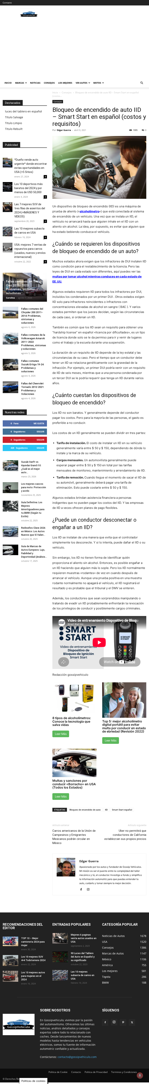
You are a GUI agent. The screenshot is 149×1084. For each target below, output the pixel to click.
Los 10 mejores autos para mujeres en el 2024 (33, 976)
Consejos (49, 82)
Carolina (10, 297)
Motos (97, 82)
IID (106, 809)
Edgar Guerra (64, 130)
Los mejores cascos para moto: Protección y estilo (33, 487)
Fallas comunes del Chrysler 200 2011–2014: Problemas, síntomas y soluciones (32, 315)
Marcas (19, 82)
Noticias (35, 82)
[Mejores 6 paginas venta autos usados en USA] (60, 938)
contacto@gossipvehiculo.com (77, 1057)
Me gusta (39, 423)
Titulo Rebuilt (14, 129)
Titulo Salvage (14, 117)
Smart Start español (122, 809)
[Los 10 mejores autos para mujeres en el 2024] (10, 976)
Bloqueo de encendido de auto (85, 809)
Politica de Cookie (58, 1072)
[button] (141, 83)
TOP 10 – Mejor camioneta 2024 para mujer (33, 942)
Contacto (7, 2)
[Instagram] (89, 889)
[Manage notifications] (140, 1075)
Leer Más (61, 733)
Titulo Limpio (13, 123)
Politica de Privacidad (96, 1072)
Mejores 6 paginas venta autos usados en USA (83, 938)
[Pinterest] (123, 1022)
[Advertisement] (74, 49)
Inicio (8, 82)
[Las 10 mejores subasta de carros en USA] (7, 231)
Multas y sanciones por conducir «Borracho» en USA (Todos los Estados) (74, 784)
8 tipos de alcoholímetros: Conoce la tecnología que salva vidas (71, 721)
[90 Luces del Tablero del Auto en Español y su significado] (60, 957)
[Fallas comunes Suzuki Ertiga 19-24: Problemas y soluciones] (10, 365)
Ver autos (81, 82)
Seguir (40, 431)
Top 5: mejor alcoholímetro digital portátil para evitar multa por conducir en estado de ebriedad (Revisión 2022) (124, 726)
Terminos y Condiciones (124, 1072)
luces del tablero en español (23, 111)
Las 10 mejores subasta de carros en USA (82, 975)
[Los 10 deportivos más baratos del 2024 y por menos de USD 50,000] (7, 187)
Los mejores (65, 82)
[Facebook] (82, 889)
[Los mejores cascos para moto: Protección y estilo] (10, 487)
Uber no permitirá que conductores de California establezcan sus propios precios (125, 835)
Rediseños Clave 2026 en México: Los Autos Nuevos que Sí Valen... (33, 531)
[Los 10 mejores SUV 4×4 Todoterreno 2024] (10, 960)
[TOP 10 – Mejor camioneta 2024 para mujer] (10, 941)
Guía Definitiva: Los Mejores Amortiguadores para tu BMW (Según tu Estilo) (32, 509)
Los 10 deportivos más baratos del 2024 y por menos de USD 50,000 (28, 188)
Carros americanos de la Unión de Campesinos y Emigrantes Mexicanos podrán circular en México (74, 837)
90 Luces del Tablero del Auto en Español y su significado (82, 957)
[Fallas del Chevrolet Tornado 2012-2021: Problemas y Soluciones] (10, 387)
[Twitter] (132, 1022)
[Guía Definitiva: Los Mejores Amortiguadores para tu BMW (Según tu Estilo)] (10, 506)
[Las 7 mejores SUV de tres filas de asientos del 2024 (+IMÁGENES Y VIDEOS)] (7, 207)
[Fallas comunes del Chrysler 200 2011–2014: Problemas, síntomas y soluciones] (10, 312)
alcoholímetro (89, 211)
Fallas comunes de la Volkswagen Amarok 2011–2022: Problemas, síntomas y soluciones (33, 341)
